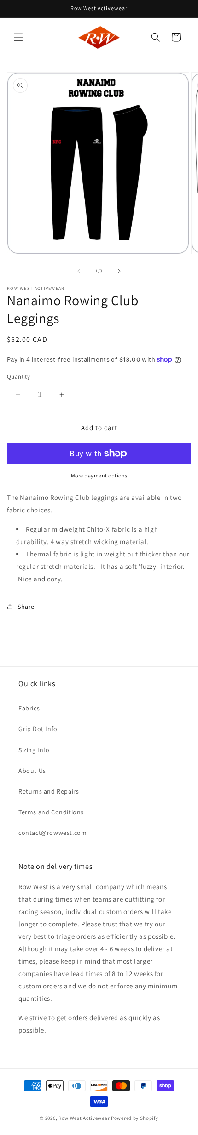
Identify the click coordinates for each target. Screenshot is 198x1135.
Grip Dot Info (38, 729)
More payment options (99, 475)
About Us (32, 770)
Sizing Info (34, 750)
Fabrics (29, 708)
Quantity (18, 376)
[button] (18, 37)
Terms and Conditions (51, 812)
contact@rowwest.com (52, 833)
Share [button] (26, 606)
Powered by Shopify (134, 1118)
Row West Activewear (84, 1118)
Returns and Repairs (48, 791)
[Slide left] (79, 271)
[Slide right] (119, 271)
